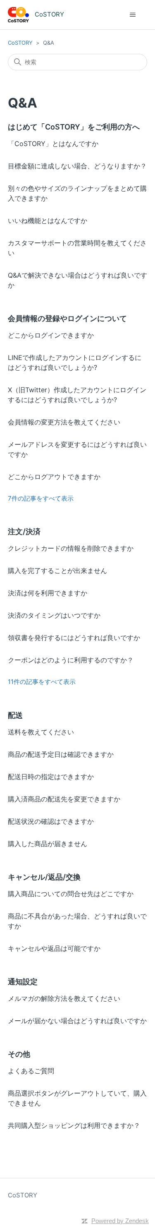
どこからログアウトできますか (54, 476)
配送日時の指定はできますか (51, 776)
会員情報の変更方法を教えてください (64, 422)
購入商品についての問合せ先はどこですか (71, 894)
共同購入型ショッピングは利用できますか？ (74, 1125)
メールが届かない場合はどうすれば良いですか (77, 1021)
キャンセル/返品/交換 (44, 877)
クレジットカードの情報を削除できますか (71, 548)
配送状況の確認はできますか (51, 821)
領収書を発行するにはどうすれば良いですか (74, 637)
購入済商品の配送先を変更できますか (64, 799)
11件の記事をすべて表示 (42, 682)
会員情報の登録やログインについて (67, 318)
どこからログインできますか (51, 335)
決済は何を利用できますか (47, 593)
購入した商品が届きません (47, 843)
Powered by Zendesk (120, 1220)
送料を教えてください (41, 732)
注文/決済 (24, 531)
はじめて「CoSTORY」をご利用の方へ (74, 126)
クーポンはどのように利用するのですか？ (71, 660)
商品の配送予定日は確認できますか (61, 754)
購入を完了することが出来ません (57, 570)
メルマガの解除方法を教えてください (64, 998)
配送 (15, 715)
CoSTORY (20, 42)
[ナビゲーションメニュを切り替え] (132, 15)
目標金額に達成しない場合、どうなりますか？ (77, 166)
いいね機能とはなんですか (47, 220)
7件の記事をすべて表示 (41, 498)
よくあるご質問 (31, 1071)
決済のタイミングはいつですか (54, 615)
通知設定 (23, 981)
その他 (19, 1054)
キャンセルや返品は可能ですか (54, 948)
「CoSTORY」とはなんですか (53, 143)
